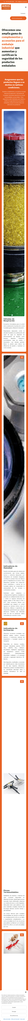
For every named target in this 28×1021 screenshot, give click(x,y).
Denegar (14, 1011)
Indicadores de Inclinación (10, 629)
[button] (26, 992)
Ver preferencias (14, 1015)
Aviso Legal (22, 1019)
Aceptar (14, 1007)
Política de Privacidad (15, 1019)
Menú (25, 7)
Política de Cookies (6, 1019)
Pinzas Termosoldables (11, 891)
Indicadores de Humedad (10, 567)
